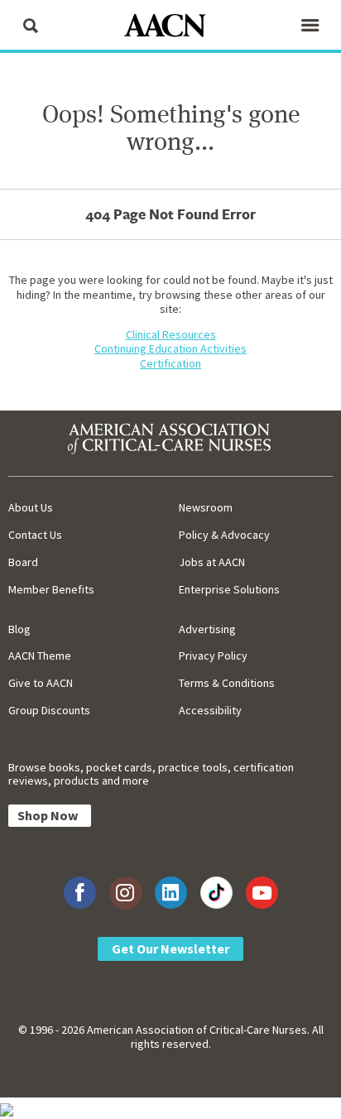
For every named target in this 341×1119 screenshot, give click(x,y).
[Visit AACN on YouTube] (262, 892)
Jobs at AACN (212, 562)
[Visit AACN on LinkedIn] (171, 892)
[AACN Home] (170, 27)
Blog (19, 629)
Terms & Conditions (227, 682)
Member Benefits (51, 589)
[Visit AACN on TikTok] (216, 892)
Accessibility (210, 710)
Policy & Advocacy (224, 534)
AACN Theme (39, 655)
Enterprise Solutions (229, 589)
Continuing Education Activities (170, 348)
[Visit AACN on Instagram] (125, 892)
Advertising (207, 629)
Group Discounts (49, 710)
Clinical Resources (171, 334)
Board (23, 562)
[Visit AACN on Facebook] (80, 892)
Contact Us (35, 534)
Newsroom (206, 507)
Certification (170, 363)
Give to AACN (40, 682)
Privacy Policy (213, 655)
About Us (30, 507)
